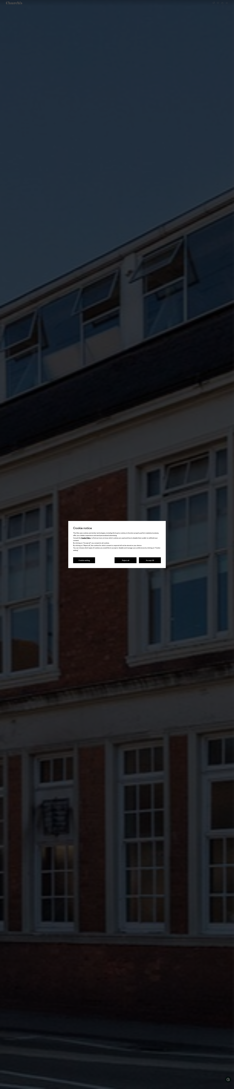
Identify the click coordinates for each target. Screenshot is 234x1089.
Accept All (150, 560)
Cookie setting (84, 560)
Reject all (125, 560)
